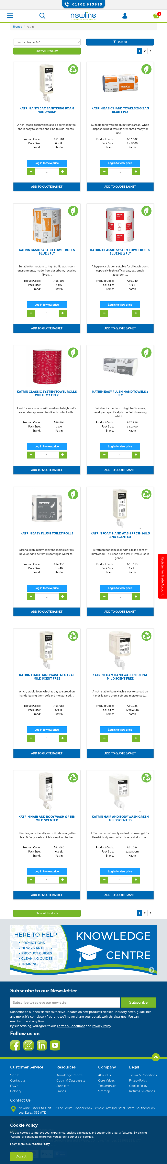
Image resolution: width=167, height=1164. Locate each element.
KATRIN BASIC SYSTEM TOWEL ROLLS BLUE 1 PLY (47, 252)
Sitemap (104, 1091)
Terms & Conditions (71, 1026)
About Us (104, 1075)
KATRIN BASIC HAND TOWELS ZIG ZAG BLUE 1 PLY (120, 110)
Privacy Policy (101, 1026)
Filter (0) (121, 42)
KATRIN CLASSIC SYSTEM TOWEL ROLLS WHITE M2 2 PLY (47, 393)
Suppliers (62, 1086)
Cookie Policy (138, 1086)
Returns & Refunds (142, 1091)
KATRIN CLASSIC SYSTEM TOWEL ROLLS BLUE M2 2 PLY (120, 252)
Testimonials (107, 1086)
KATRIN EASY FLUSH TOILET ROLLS (47, 533)
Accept (21, 1156)
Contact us (17, 1080)
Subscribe (138, 1002)
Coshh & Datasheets (70, 1080)
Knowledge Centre (69, 1075)
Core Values (106, 1080)
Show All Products (47, 51)
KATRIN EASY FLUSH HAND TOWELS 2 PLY (120, 393)
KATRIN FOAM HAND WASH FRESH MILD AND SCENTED (120, 535)
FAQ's (14, 1086)
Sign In (15, 1075)
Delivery (15, 1091)
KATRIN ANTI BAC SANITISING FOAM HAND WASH (47, 110)
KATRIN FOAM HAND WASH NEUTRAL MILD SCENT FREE (47, 677)
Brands (17, 26)
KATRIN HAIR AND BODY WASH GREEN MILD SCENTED (47, 818)
